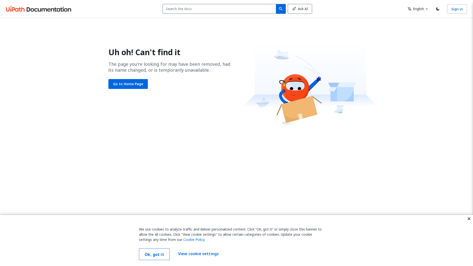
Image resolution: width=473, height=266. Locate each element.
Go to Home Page (128, 83)
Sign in (457, 9)
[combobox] (220, 8)
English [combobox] (415, 8)
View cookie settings (198, 254)
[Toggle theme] (437, 8)
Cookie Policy (193, 239)
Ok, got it (154, 254)
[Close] (469, 218)
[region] (236, 240)
